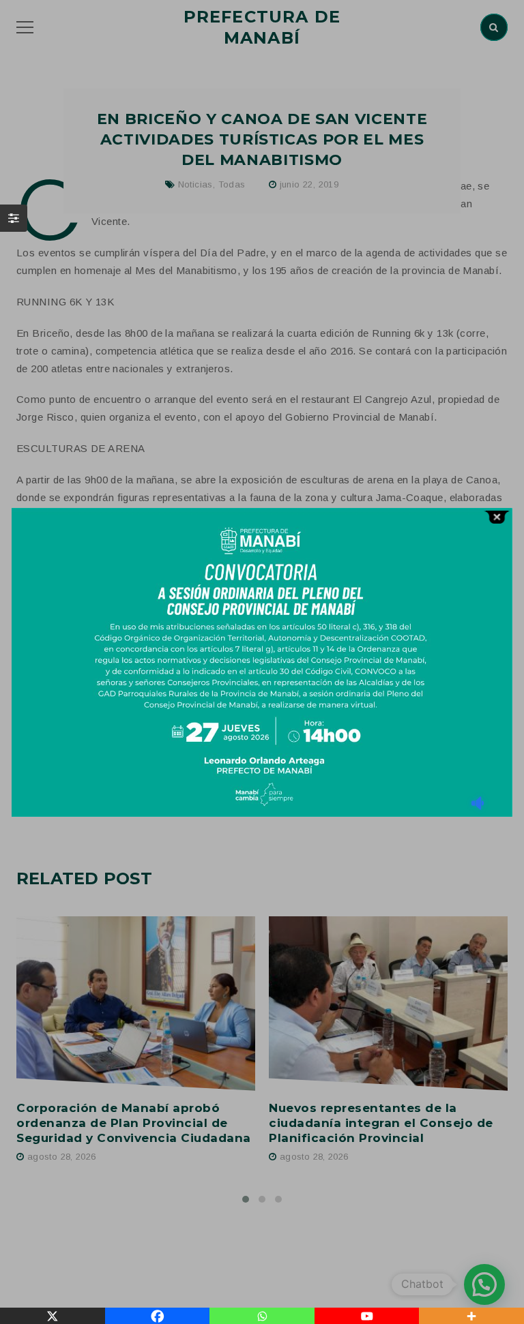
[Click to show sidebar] (13, 218)
